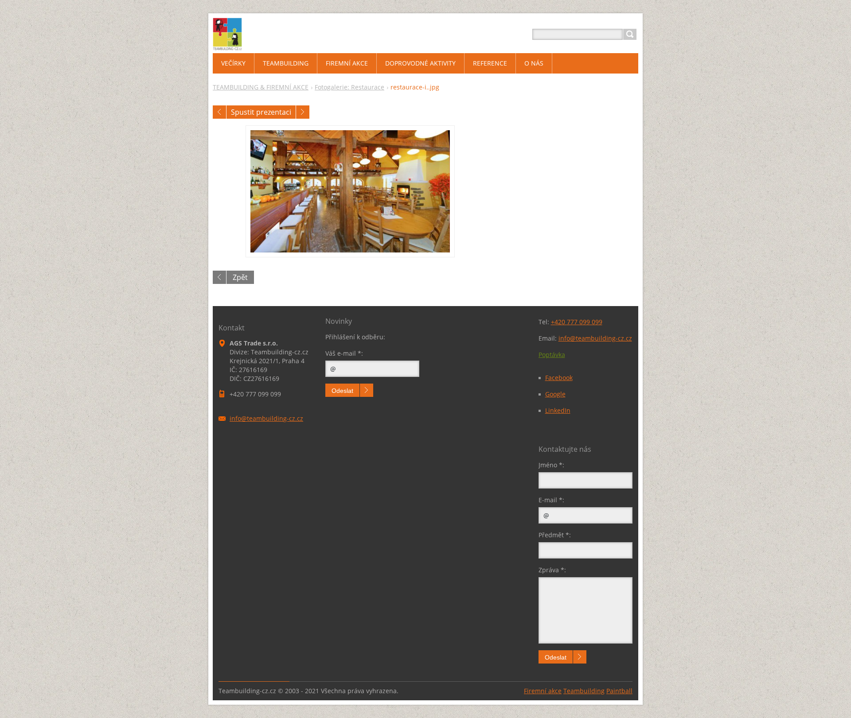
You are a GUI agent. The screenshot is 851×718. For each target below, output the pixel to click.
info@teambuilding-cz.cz (595, 338)
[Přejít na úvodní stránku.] (227, 45)
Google (555, 394)
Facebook (559, 377)
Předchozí (219, 112)
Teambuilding (584, 691)
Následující (302, 112)
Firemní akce (543, 691)
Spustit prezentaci (261, 112)
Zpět (240, 277)
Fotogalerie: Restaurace (349, 87)
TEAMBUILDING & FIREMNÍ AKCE (260, 87)
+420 (576, 322)
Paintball (619, 691)
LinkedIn (557, 410)
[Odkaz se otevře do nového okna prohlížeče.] (350, 191)
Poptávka (552, 354)
